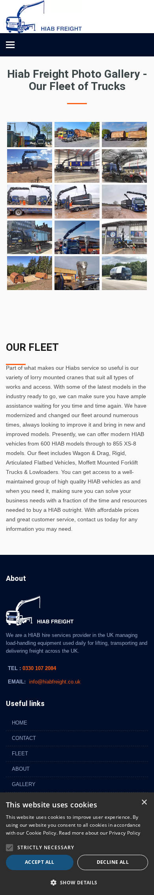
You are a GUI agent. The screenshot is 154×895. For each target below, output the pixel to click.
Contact (24, 738)
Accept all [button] (39, 862)
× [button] (144, 802)
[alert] (77, 843)
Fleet (20, 753)
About (21, 769)
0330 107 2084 (38, 668)
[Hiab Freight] (44, 16)
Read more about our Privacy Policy (99, 832)
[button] (9, 848)
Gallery (24, 784)
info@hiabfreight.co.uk (55, 682)
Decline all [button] (113, 862)
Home (19, 723)
